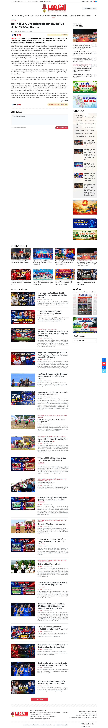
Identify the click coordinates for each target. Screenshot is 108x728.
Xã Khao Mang (91, 120)
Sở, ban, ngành (91, 117)
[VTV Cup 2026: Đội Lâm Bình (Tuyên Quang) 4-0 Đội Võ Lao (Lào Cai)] (23, 503)
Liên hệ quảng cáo (46, 1)
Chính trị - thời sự (19, 16)
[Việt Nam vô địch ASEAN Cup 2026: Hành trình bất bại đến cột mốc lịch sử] (78, 164)
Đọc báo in (88, 16)
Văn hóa (37, 16)
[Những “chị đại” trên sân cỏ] (23, 566)
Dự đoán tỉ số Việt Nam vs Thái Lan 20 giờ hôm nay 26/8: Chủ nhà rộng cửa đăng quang (52, 332)
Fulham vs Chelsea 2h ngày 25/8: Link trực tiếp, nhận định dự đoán (51, 682)
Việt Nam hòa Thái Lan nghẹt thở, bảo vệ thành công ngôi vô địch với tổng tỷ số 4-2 (82, 46)
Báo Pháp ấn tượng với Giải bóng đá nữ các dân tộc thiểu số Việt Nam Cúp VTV (52, 376)
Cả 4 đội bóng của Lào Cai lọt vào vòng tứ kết (52, 419)
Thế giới (59, 16)
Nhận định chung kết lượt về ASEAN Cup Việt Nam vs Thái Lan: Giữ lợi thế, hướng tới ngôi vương (52, 355)
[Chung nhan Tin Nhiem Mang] (89, 725)
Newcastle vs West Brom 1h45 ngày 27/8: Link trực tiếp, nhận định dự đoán (86, 282)
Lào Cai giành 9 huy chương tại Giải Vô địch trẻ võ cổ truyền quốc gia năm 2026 (64, 282)
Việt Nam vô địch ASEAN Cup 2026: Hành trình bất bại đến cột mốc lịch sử (89, 166)
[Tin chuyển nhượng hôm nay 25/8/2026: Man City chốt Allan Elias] (23, 632)
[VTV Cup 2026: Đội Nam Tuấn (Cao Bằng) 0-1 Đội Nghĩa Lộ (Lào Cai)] (23, 545)
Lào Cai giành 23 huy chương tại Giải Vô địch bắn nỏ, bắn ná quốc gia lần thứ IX (43, 282)
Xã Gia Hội (90, 133)
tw (104, 371)
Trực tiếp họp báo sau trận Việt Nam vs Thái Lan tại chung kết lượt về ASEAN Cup (89, 177)
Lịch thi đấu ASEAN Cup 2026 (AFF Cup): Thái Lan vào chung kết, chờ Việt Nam (82, 59)
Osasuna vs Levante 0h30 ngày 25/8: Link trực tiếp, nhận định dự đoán (52, 646)
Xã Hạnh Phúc (80, 130)
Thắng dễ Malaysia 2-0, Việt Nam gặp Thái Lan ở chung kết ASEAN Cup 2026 (82, 53)
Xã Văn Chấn (90, 136)
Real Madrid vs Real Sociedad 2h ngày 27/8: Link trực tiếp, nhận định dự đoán (52, 295)
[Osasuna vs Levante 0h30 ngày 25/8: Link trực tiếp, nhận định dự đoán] (23, 651)
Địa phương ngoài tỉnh (79, 116)
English (84, 1)
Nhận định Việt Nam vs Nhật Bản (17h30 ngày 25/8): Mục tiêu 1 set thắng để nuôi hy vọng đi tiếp (51, 606)
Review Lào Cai (80, 16)
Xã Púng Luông (91, 124)
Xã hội (31, 16)
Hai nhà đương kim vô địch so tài (52, 522)
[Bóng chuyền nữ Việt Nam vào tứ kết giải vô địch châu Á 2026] (23, 398)
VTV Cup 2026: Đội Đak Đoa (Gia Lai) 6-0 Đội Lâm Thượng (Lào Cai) (52, 584)
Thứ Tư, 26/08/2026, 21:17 (19, 1)
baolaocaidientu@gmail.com (42, 718)
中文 (88, 1)
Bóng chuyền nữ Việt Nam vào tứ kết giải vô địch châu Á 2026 (52, 393)
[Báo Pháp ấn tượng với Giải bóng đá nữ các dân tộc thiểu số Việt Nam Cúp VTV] (23, 380)
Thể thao (54, 16)
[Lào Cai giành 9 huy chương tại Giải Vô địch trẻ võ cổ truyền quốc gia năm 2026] (65, 274)
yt (94, 1)
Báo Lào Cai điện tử (54, 8)
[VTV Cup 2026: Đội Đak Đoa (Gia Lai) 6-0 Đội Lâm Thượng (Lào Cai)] (23, 588)
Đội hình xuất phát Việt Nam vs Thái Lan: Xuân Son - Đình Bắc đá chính (21, 282)
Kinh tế (27, 16)
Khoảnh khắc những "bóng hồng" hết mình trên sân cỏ (52, 439)
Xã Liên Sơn (79, 133)
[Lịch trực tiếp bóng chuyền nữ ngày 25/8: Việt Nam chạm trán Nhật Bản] (23, 669)
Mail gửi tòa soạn (33, 1)
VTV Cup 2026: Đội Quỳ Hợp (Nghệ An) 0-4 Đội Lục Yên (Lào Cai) (51, 459)
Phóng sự (65, 16)
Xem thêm (39, 699)
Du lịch (42, 16)
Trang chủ (12, 16)
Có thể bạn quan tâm (19, 246)
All (95, 16)
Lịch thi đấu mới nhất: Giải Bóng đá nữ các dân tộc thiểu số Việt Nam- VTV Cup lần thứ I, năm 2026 (82, 68)
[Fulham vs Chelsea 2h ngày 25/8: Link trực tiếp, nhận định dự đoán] (23, 687)
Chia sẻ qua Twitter (15, 35)
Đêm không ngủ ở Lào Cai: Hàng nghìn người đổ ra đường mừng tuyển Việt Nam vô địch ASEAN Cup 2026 (89, 154)
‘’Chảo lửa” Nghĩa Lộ (51, 481)
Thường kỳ (85, 292)
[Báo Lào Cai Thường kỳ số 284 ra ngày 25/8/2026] (85, 304)
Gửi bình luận (63, 127)
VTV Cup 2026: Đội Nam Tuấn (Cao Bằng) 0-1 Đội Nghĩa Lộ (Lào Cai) (51, 540)
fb (91, 1)
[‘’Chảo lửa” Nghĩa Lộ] (23, 485)
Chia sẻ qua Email (20, 35)
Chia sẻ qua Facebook (13, 35)
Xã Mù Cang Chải (79, 124)
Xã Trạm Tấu (90, 127)
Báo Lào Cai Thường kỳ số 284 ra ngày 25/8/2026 (84, 310)
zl (96, 1)
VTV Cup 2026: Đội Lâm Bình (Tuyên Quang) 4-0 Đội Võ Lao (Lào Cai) (52, 499)
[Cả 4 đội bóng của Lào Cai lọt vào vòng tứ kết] (23, 422)
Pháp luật (47, 16)
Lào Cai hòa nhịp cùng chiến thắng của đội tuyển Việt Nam (89, 143)
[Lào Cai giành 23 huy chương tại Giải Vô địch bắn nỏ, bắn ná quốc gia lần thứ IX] (43, 274)
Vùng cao (77, 292)
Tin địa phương (78, 111)
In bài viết (18, 35)
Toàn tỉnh (79, 120)
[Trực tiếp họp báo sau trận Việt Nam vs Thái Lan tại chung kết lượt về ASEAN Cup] (78, 175)
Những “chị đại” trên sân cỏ (51, 562)
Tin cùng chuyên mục (19, 289)
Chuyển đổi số (72, 16)
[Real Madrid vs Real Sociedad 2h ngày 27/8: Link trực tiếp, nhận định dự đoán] (23, 299)
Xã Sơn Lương (80, 136)
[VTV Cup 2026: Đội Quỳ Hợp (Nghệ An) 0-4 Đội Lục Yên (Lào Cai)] (23, 464)
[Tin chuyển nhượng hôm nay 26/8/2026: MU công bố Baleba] (23, 317)
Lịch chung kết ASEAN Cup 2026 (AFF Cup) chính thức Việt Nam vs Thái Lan (82, 76)
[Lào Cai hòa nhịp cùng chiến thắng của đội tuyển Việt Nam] (78, 142)
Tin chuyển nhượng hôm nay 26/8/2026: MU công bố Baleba (50, 312)
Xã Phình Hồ (90, 130)
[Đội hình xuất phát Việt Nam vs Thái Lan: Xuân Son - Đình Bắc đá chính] (21, 274)
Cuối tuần (93, 292)
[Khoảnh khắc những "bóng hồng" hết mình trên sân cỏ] (23, 443)
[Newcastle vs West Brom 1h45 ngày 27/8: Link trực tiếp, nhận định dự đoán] (87, 274)
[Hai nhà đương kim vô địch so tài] (23, 526)
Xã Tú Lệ (78, 127)
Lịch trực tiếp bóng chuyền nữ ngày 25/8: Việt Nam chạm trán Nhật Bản (52, 664)
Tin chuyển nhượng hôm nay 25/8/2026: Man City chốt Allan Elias (52, 628)
